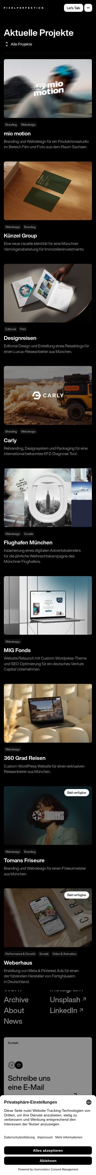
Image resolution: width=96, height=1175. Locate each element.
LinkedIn (63, 1010)
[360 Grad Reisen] (48, 729)
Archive (16, 999)
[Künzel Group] (48, 206)
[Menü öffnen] (88, 8)
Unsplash (65, 999)
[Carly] (48, 411)
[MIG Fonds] (48, 624)
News (13, 1021)
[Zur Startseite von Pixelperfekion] (23, 8)
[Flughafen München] (48, 516)
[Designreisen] (48, 309)
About (14, 1010)
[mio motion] (48, 104)
